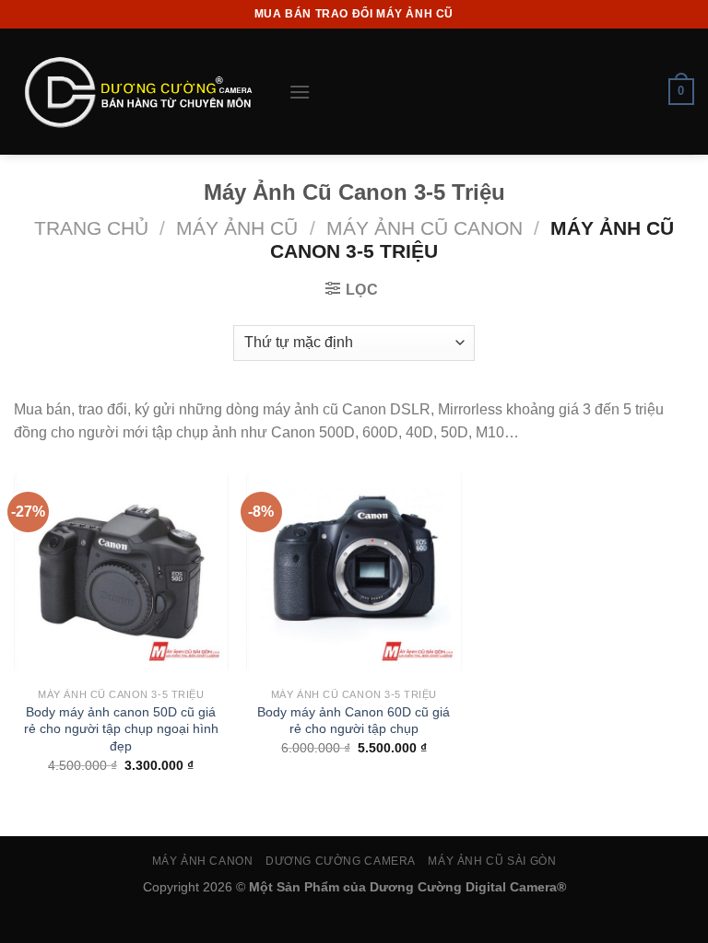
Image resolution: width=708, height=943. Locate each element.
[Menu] (300, 91)
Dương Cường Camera (341, 861)
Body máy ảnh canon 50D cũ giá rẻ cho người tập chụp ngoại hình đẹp (121, 728)
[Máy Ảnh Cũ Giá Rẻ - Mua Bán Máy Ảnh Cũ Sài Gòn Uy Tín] (137, 91)
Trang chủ (91, 228)
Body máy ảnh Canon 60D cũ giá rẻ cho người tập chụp (353, 720)
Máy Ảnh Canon (203, 861)
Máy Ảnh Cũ (237, 228)
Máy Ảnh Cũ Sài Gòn (492, 861)
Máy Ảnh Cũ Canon (424, 228)
